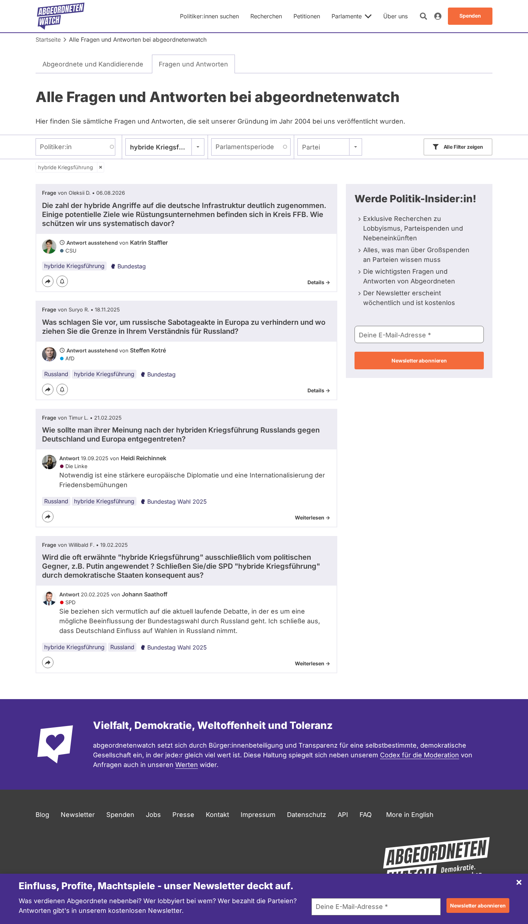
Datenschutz (306, 814)
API (343, 814)
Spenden (120, 814)
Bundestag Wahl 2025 (177, 501)
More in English (410, 814)
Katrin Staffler (149, 242)
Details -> (318, 282)
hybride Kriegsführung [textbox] (165, 147)
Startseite (48, 39)
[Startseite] (61, 16)
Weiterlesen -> (312, 517)
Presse (183, 814)
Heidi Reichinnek (143, 458)
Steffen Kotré (148, 350)
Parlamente (347, 16)
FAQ (366, 814)
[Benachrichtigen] (62, 281)
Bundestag (131, 266)
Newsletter (78, 814)
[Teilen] (48, 281)
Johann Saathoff (144, 594)
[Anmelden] (438, 16)
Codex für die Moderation (419, 755)
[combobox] (164, 147)
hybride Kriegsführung (65, 167)
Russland (56, 374)
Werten (186, 764)
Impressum (258, 814)
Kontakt (217, 814)
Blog (42, 814)
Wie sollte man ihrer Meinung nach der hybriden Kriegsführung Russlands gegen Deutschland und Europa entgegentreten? (181, 434)
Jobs (153, 814)
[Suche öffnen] (423, 16)
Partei (311, 147)
